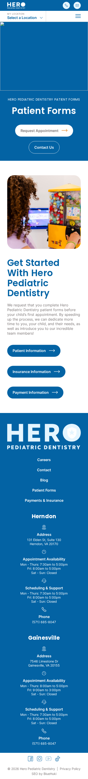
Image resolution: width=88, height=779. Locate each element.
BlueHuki (50, 774)
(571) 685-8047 (44, 622)
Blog (44, 480)
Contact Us (44, 147)
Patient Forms (44, 490)
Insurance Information (32, 371)
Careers (44, 459)
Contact (44, 470)
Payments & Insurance (44, 500)
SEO (35, 774)
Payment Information (31, 392)
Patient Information (29, 350)
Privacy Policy (70, 769)
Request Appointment (39, 130)
